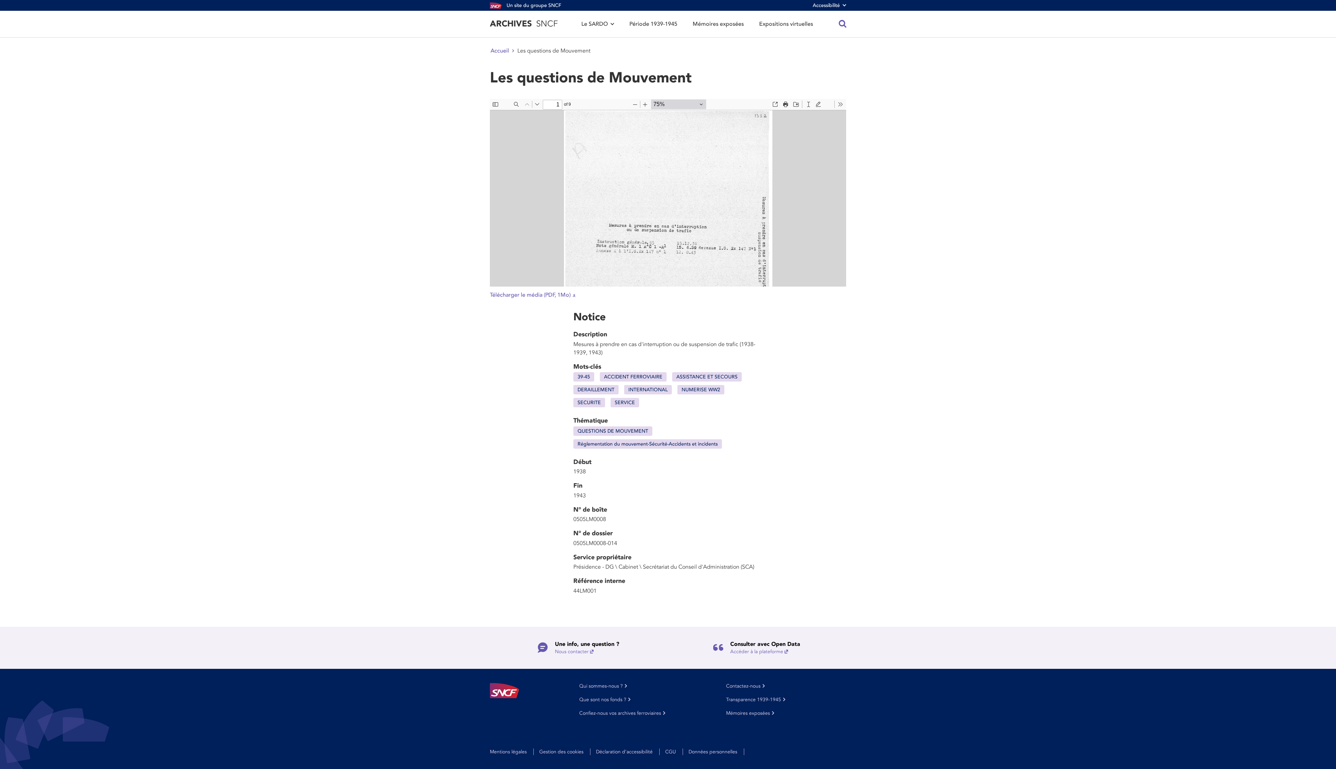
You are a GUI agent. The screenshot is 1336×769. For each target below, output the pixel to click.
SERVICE (625, 403)
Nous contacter (572, 652)
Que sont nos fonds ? (602, 700)
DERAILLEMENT (596, 390)
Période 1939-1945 (653, 24)
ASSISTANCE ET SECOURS (707, 377)
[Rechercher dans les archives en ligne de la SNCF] (842, 24)
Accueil (500, 50)
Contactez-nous (743, 686)
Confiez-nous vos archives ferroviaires (620, 713)
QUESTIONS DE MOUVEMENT (613, 431)
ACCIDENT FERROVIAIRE (633, 377)
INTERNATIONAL (648, 390)
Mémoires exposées (718, 24)
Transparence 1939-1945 (753, 700)
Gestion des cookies (561, 752)
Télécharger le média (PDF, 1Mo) (530, 294)
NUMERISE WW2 (701, 390)
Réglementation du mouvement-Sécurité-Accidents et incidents (648, 444)
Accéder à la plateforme (756, 652)
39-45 (584, 377)
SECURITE (589, 403)
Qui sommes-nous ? (601, 686)
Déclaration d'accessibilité (624, 752)
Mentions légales (508, 752)
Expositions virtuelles (786, 24)
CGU (670, 752)
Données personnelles (713, 752)
